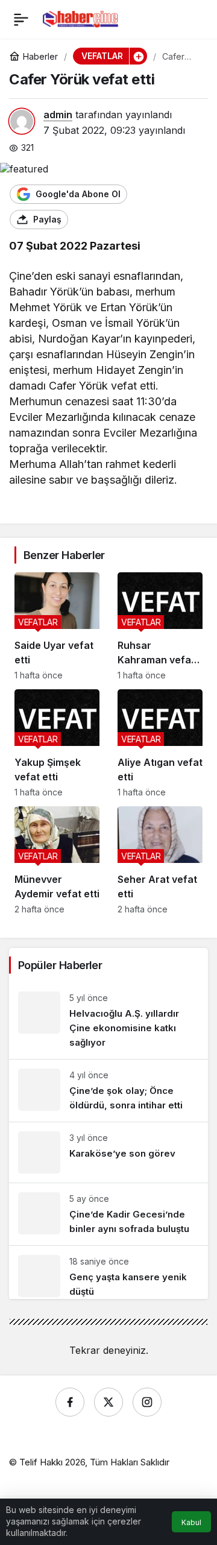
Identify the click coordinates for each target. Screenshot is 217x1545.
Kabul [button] (191, 1522)
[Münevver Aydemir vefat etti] (56, 860)
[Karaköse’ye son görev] (108, 1152)
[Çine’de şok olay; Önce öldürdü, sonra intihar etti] (108, 1091)
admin (57, 115)
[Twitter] (108, 1402)
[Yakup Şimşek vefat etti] (56, 743)
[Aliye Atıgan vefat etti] (160, 743)
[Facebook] (69, 1402)
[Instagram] (147, 1402)
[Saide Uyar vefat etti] (56, 626)
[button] (138, 56)
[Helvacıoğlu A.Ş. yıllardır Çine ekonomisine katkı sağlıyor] (108, 1020)
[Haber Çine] (80, 18)
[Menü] (21, 19)
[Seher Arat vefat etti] (160, 860)
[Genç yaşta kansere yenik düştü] (108, 1272)
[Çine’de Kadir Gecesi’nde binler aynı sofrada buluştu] (108, 1214)
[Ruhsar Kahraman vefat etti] (160, 626)
